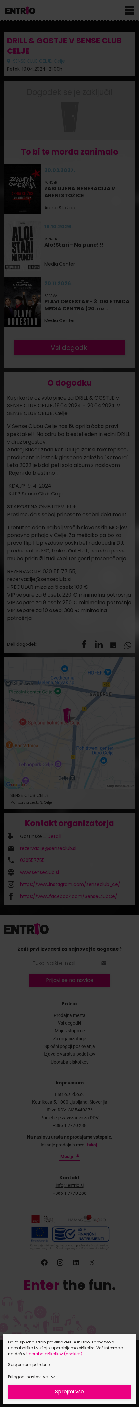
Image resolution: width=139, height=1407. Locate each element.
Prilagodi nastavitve (28, 1376)
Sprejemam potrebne (29, 1364)
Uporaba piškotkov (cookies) (54, 1353)
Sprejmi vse (69, 1391)
